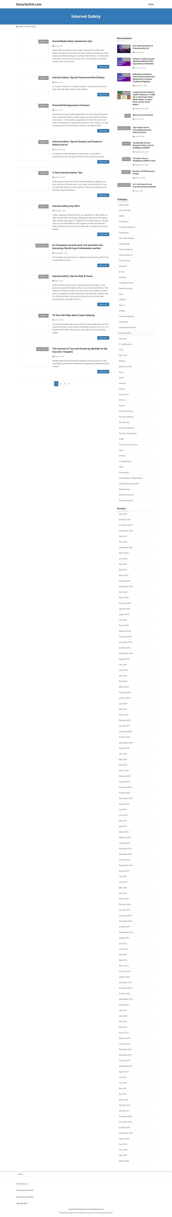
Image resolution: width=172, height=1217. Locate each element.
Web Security (124, 489)
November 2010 (125, 1122)
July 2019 (123, 620)
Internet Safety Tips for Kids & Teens (72, 276)
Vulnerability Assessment (129, 483)
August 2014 (124, 871)
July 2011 (123, 1077)
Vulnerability (124, 472)
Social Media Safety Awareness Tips (72, 41)
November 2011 (125, 1055)
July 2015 (123, 809)
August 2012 (124, 1005)
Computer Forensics (127, 227)
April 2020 (123, 592)
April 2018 (123, 681)
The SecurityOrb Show (128, 444)
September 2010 (126, 1133)
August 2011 (124, 1071)
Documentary (124, 260)
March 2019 (124, 625)
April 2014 (123, 893)
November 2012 (125, 988)
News (121, 372)
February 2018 (125, 692)
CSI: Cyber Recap (126, 238)
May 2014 (123, 887)
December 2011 (125, 1049)
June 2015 (123, 815)
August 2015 (124, 804)
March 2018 (124, 687)
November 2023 (125, 525)
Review (122, 405)
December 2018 (125, 637)
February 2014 (125, 904)
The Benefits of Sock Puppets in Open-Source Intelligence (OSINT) (143, 145)
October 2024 (124, 519)
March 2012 (124, 1032)
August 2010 (124, 1138)
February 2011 (125, 1105)
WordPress (72, 1213)
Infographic (123, 322)
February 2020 (125, 603)
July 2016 (123, 754)
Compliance (124, 221)
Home (21, 1174)
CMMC (121, 216)
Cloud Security (125, 210)
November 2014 (125, 854)
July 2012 (123, 1010)
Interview (122, 338)
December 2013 (125, 915)
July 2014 (123, 876)
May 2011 (123, 1088)
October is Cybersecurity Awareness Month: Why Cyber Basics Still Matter (143, 61)
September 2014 (126, 865)
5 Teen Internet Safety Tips (67, 172)
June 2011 (123, 1083)
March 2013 (124, 966)
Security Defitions (126, 417)
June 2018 (123, 670)
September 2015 (126, 798)
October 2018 (124, 648)
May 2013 (123, 954)
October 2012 (124, 993)
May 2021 (123, 564)
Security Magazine (126, 428)
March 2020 (124, 597)
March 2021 (124, 575)
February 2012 (125, 1038)
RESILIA (122, 400)
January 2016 (124, 782)
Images (122, 311)
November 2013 (125, 921)
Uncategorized (125, 461)
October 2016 (124, 737)
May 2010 (123, 1155)
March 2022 (124, 553)
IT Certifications (125, 344)
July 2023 (123, 536)
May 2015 (123, 821)
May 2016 (123, 759)
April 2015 (123, 826)
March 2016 (124, 770)
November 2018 (125, 642)
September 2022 (126, 547)
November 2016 (125, 731)
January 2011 (124, 1111)
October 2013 (124, 927)
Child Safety (124, 205)
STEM (121, 439)
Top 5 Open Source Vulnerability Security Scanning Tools (142, 129)
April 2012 (123, 1027)
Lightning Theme (85, 1213)
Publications (124, 394)
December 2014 (125, 848)
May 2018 (123, 675)
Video (121, 467)
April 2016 (123, 765)
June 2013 (123, 949)
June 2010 (123, 1150)
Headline (122, 299)
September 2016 (126, 742)
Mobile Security (125, 366)
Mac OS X (123, 355)
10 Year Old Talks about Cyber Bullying (73, 315)
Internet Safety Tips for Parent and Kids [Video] (78, 77)
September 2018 (126, 653)
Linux (121, 350)
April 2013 (123, 960)
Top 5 (121, 450)
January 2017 (124, 726)
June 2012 (123, 1016)
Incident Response (126, 316)
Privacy (122, 389)
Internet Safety (125, 333)
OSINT (121, 378)
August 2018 (124, 659)
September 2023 (126, 530)
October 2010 (124, 1127)
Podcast (122, 383)
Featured (122, 277)
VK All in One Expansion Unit (103, 1213)
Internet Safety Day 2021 (66, 206)
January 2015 (124, 843)
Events (121, 272)
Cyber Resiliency (126, 255)
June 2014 (123, 882)
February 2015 (125, 837)
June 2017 (123, 703)
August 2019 (124, 614)
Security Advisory (126, 411)
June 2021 (123, 558)
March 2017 (124, 715)
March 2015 (124, 832)
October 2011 (124, 1060)
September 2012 (126, 999)
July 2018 (123, 664)
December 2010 (125, 1116)
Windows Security (126, 495)
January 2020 (124, 609)
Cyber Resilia (124, 244)
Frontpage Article (126, 283)
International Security (127, 327)
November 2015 (125, 787)
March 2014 (124, 899)
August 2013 (124, 938)
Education (123, 266)
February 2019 (125, 631)
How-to (122, 305)
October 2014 (124, 860)
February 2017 (125, 720)
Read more (103, 67)
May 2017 (123, 709)
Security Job (124, 422)
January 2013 (124, 977)
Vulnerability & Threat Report (131, 478)
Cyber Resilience (126, 249)
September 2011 (125, 1066)
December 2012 (125, 982)
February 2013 (125, 971)
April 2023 (123, 542)
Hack (121, 294)
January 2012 (124, 1044)
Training (122, 456)
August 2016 (124, 748)
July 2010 (123, 1144)
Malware (122, 361)
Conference (123, 232)
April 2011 (123, 1094)
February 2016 (125, 776)
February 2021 (125, 581)
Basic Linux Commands (143, 115)
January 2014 (124, 910)
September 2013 (126, 932)
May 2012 (123, 1021)
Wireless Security (126, 500)
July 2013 (123, 943)
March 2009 (124, 1161)
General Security (125, 288)
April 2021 (123, 570)
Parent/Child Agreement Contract (71, 105)
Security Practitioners (127, 433)
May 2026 (123, 514)
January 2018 (124, 698)
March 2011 (123, 1099)
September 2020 (126, 586)
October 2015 (124, 793)
